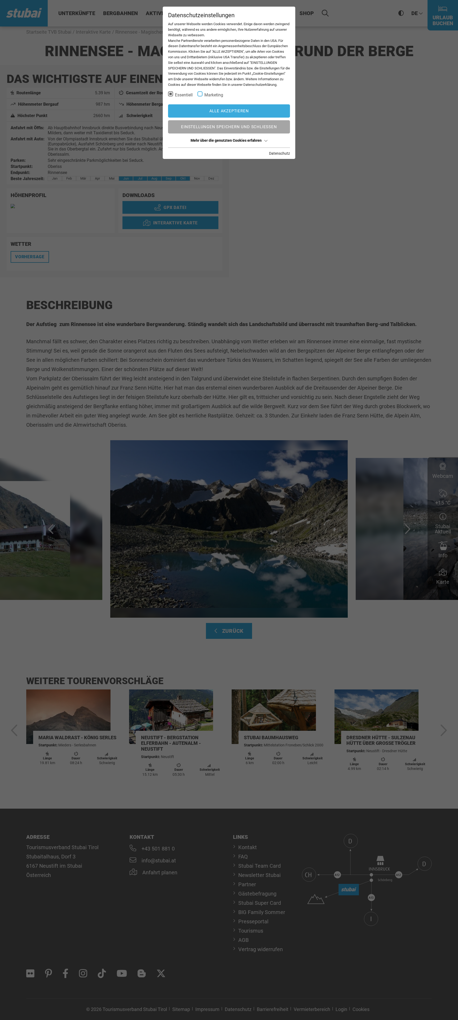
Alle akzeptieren (229, 111)
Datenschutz (279, 153)
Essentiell (184, 94)
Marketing (213, 94)
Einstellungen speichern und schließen (229, 126)
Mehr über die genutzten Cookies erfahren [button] (226, 140)
